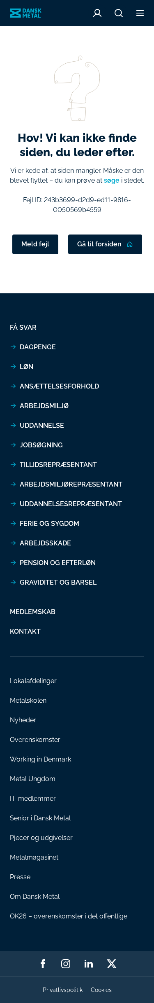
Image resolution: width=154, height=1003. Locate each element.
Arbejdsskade (45, 543)
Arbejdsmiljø (44, 406)
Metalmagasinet (34, 857)
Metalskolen (28, 700)
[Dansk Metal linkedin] (89, 964)
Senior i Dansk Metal (40, 818)
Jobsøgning (41, 445)
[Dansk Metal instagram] (66, 964)
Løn (26, 367)
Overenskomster (35, 740)
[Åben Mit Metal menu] (97, 13)
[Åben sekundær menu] (140, 13)
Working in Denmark (40, 759)
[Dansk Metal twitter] (112, 964)
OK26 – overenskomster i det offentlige (68, 916)
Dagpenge (38, 347)
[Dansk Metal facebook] (43, 964)
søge (112, 180)
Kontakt (25, 631)
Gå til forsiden (99, 244)
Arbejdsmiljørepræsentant (71, 484)
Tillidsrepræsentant (58, 465)
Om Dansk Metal (35, 896)
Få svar (23, 327)
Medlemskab (32, 612)
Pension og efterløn (58, 563)
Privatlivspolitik (63, 990)
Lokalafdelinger (33, 681)
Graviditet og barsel (58, 582)
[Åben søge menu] (119, 13)
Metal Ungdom (32, 779)
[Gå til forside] (25, 13)
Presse (20, 877)
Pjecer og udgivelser (41, 838)
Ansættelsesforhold (59, 386)
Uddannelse (42, 425)
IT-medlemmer (33, 798)
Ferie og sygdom (49, 523)
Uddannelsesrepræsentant (71, 504)
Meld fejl (35, 244)
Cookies (101, 990)
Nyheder (23, 720)
